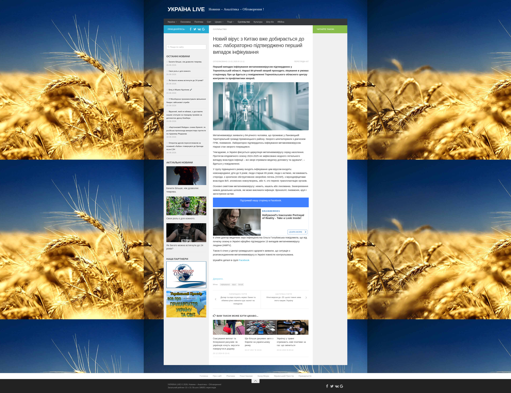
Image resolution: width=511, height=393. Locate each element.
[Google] (203, 29)
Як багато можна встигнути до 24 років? (186, 80)
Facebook (244, 260)
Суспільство (244, 22)
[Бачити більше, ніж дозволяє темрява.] (186, 175)
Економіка (186, 22)
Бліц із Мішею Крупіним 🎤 (180, 90)
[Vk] (199, 29)
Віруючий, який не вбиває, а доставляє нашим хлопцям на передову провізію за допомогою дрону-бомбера (184, 114)
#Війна (280, 22)
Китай (240, 285)
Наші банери (246, 376)
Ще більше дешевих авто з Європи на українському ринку (259, 342)
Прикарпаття (305, 376)
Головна (204, 376)
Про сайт (217, 376)
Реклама (230, 376)
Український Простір (284, 376)
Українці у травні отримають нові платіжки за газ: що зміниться (291, 342)
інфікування (225, 285)
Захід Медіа (263, 376)
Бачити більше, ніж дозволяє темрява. (185, 62)
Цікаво (218, 22)
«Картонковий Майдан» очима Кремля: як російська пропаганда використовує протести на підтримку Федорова (186, 130)
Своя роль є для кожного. (180, 71)
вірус (234, 285)
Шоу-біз (270, 22)
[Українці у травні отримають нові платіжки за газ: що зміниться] (293, 327)
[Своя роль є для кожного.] (186, 205)
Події (229, 22)
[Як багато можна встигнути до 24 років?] (186, 232)
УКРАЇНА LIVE (186, 9)
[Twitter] (194, 29)
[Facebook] (190, 29)
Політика (198, 22)
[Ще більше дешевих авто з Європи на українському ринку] (261, 327)
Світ (209, 22)
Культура (258, 22)
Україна (171, 22)
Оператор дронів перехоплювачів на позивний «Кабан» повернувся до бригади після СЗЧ (184, 146)
